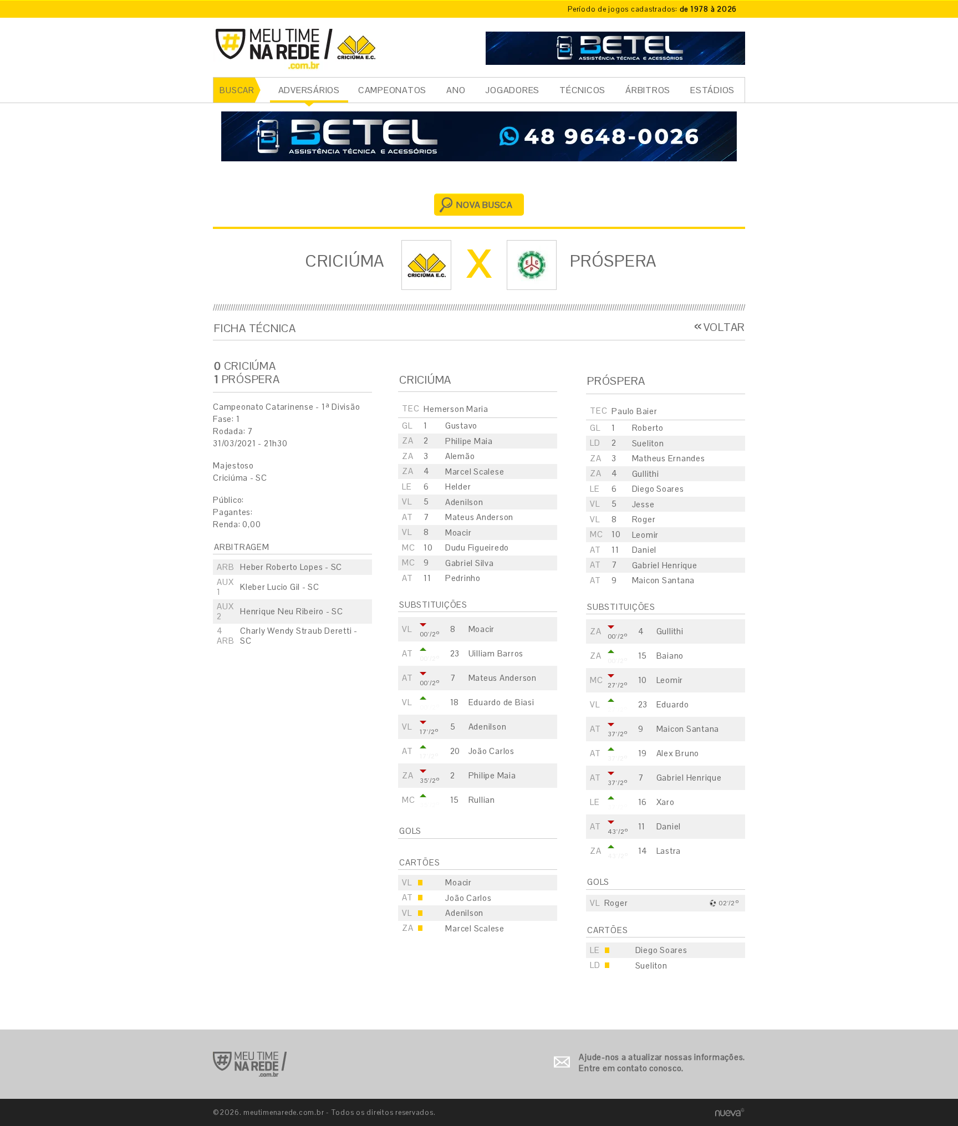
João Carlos (491, 751)
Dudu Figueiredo (477, 547)
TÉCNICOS (582, 90)
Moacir (458, 532)
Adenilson (464, 502)
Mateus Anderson (479, 517)
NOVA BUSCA (484, 205)
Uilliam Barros (496, 653)
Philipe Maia (469, 441)
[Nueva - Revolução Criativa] (730, 1112)
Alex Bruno (678, 753)
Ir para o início (250, 1064)
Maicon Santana (663, 580)
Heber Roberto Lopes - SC (291, 567)
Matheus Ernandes (668, 458)
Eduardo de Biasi (501, 702)
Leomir (645, 534)
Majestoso (233, 465)
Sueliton (648, 443)
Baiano (670, 655)
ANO (455, 90)
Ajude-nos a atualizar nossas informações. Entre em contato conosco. (662, 1062)
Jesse (643, 504)
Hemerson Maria (456, 409)
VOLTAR (724, 327)
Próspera (613, 261)
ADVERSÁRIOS (309, 90)
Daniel (644, 549)
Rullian (481, 799)
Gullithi (645, 473)
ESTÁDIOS (712, 90)
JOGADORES (512, 90)
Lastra (668, 850)
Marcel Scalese (475, 471)
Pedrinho (463, 578)
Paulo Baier (634, 411)
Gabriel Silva (469, 563)
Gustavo (461, 425)
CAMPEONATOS (392, 90)
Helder (458, 486)
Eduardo (672, 704)
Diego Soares (658, 488)
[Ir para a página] (615, 47)
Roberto (648, 427)
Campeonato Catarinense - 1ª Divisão (286, 406)
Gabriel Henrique (664, 565)
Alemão (460, 456)
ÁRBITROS (647, 90)
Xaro (665, 802)
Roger (644, 519)
